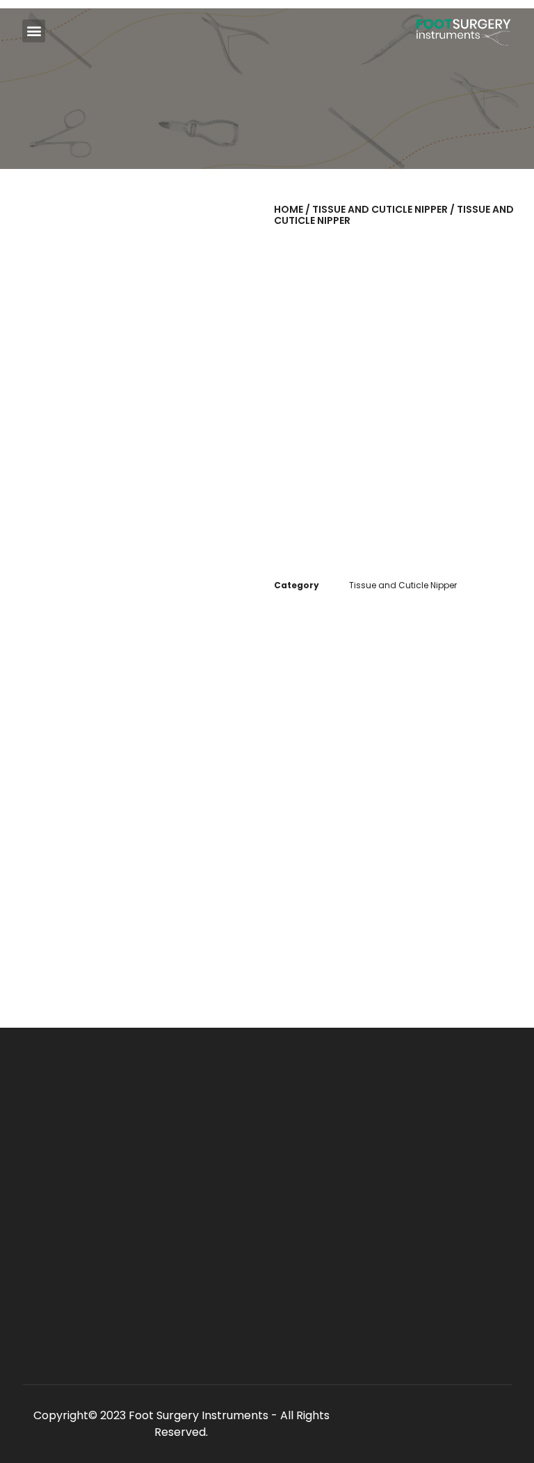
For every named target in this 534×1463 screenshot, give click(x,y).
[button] (33, 30)
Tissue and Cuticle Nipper (380, 209)
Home (288, 209)
